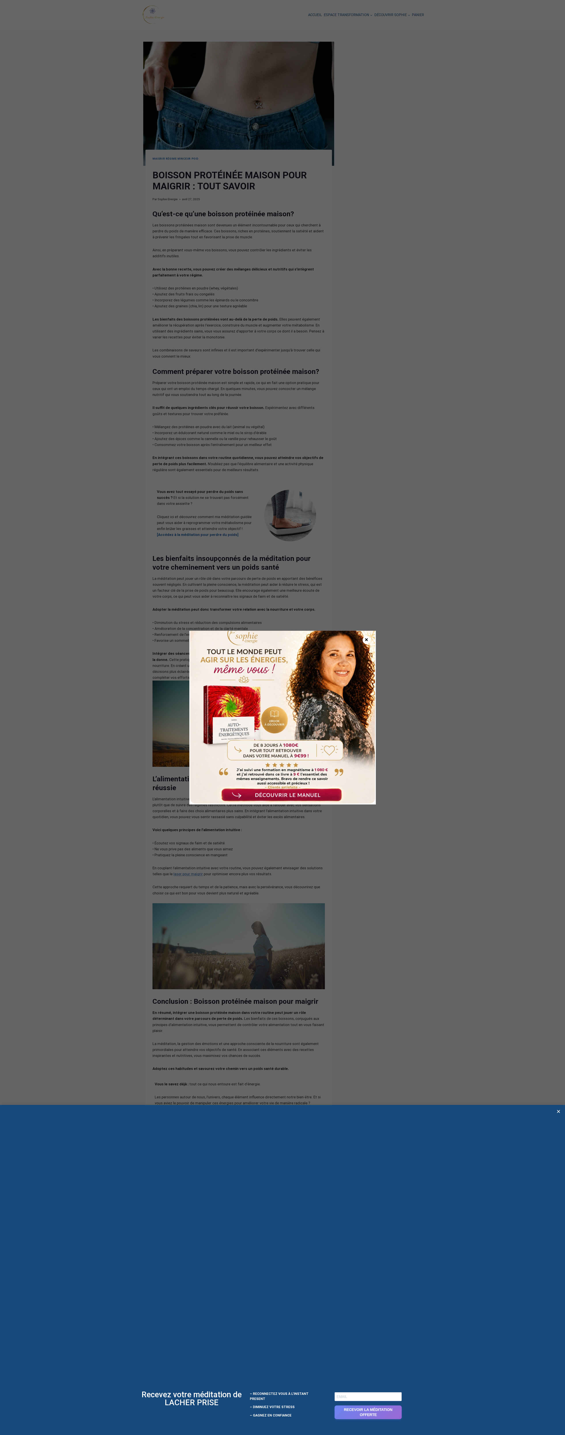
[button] (558, 1111)
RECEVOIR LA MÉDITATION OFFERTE (368, 1412)
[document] (282, 717)
